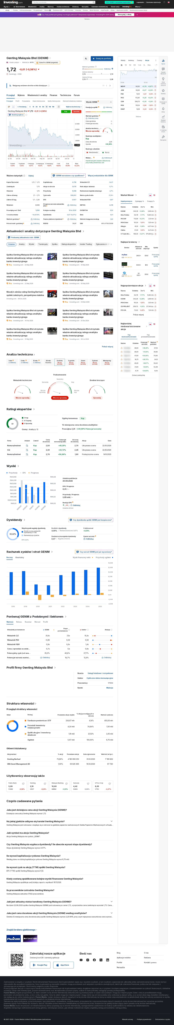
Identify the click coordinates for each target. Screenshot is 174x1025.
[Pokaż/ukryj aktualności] (58, 106)
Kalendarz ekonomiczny (100, 7)
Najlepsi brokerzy (129, 242)
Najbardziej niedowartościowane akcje (130, 326)
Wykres (21, 95)
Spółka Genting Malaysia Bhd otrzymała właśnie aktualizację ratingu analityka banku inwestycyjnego (25, 258)
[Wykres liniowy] (13, 106)
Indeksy (131, 60)
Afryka (113, 10)
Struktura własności (20, 703)
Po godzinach (37, 10)
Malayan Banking (57, 783)
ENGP (123, 109)
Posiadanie (26, 101)
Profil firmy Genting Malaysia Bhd (30, 667)
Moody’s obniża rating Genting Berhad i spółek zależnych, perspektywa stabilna (25, 293)
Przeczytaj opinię (155, 255)
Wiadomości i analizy (37, 95)
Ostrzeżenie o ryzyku (162, 1019)
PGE (122, 94)
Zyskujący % (139, 201)
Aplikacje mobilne (124, 958)
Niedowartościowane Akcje (138, 10)
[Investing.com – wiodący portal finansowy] (13, 2)
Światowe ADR (57, 10)
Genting (33, 783)
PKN (122, 105)
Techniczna (65, 95)
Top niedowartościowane (129, 336)
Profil (17, 101)
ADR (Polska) (69, 10)
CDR (122, 101)
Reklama (147, 958)
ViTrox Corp (99, 783)
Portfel (119, 962)
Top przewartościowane (148, 336)
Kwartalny (20, 557)
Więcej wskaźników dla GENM (100, 176)
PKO (122, 98)
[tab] (12, 362)
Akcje (7, 10)
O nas (146, 953)
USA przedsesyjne (25, 10)
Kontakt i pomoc (150, 962)
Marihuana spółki (122, 10)
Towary (139, 60)
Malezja (109, 688)
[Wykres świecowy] (9, 106)
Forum (77, 95)
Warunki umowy (127, 1019)
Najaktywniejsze (126, 201)
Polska (15, 10)
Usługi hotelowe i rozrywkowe (100, 673)
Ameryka (78, 10)
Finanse (53, 95)
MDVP (123, 86)
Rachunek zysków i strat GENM (28, 551)
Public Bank (13, 783)
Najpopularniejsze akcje (132, 285)
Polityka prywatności (144, 1019)
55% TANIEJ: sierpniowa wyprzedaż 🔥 (119, 2)
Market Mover (127, 195)
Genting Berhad (13, 759)
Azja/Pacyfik (105, 10)
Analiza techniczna (20, 354)
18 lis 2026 (72, 210)
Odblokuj (107, 69)
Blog (118, 953)
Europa (85, 10)
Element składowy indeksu (72, 101)
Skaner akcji (115, 7)
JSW (122, 90)
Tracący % (150, 201)
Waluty (123, 60)
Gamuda (76, 783)
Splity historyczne (54, 101)
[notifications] (164, 2)
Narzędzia (121, 967)
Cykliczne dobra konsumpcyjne (100, 678)
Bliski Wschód (94, 10)
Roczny (10, 557)
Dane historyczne (39, 101)
